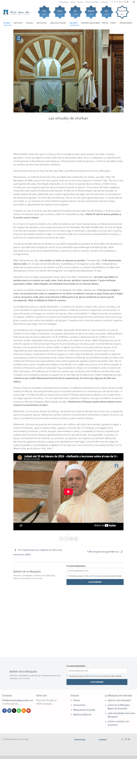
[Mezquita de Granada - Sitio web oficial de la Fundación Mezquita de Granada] (15, 12)
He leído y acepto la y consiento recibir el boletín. (96, 576)
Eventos (80, 2)
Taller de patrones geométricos (103, 551)
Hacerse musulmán (90, 23)
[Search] (134, 2)
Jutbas (6, 23)
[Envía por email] (71, 539)
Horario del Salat (92, 2)
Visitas (72, 2)
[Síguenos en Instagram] (114, 2)
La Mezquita (63, 2)
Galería (73, 23)
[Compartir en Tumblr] (76, 539)
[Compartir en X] (66, 539)
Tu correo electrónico (75, 566)
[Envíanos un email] (120, 2)
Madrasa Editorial (82, 714)
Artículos (41, 23)
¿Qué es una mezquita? (119, 700)
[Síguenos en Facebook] (112, 2)
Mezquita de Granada (84, 709)
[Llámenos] (122, 2)
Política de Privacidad (92, 576)
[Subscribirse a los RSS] (125, 2)
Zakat (113, 23)
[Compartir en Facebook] (61, 539)
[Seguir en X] (117, 2)
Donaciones (126, 23)
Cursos (29, 23)
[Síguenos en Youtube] (127, 2)
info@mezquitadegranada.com (17, 700)
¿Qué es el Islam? (58, 23)
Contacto (104, 2)
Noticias (18, 23)
